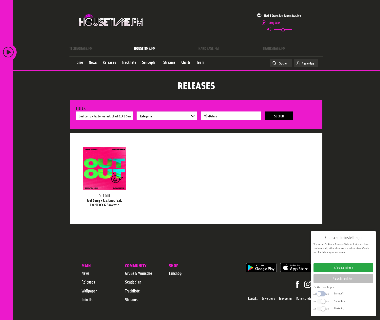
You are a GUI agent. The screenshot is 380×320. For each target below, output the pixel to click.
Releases (88, 281)
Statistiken (339, 301)
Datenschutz (303, 298)
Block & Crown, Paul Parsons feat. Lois (282, 15)
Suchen (279, 116)
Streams (131, 299)
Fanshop (175, 273)
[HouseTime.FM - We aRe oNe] (111, 30)
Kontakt (252, 298)
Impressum (285, 298)
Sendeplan (133, 281)
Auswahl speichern (343, 278)
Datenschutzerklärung (350, 258)
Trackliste (132, 290)
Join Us (87, 299)
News (85, 273)
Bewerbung (268, 298)
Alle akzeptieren (343, 268)
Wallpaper (89, 290)
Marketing (339, 308)
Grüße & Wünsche (138, 273)
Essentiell (339, 293)
